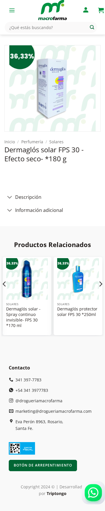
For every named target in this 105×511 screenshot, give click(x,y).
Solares (56, 141)
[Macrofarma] (52, 10)
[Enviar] (92, 27)
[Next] (100, 295)
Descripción (28, 197)
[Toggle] (9, 197)
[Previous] (4, 295)
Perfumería (32, 141)
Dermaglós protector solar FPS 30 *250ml (77, 311)
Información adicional (39, 210)
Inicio (9, 141)
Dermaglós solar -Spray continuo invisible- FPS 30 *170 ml (23, 317)
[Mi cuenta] (85, 10)
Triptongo (56, 493)
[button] (12, 10)
